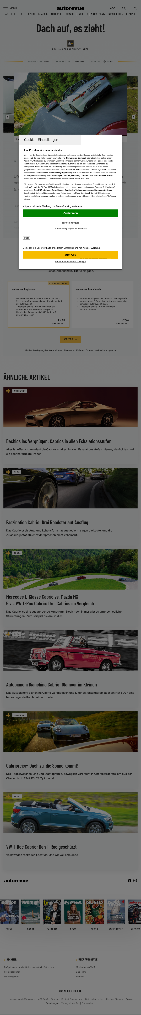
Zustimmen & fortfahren (70, 213)
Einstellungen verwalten (70, 222)
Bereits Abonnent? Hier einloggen (70, 261)
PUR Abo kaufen (70, 255)
